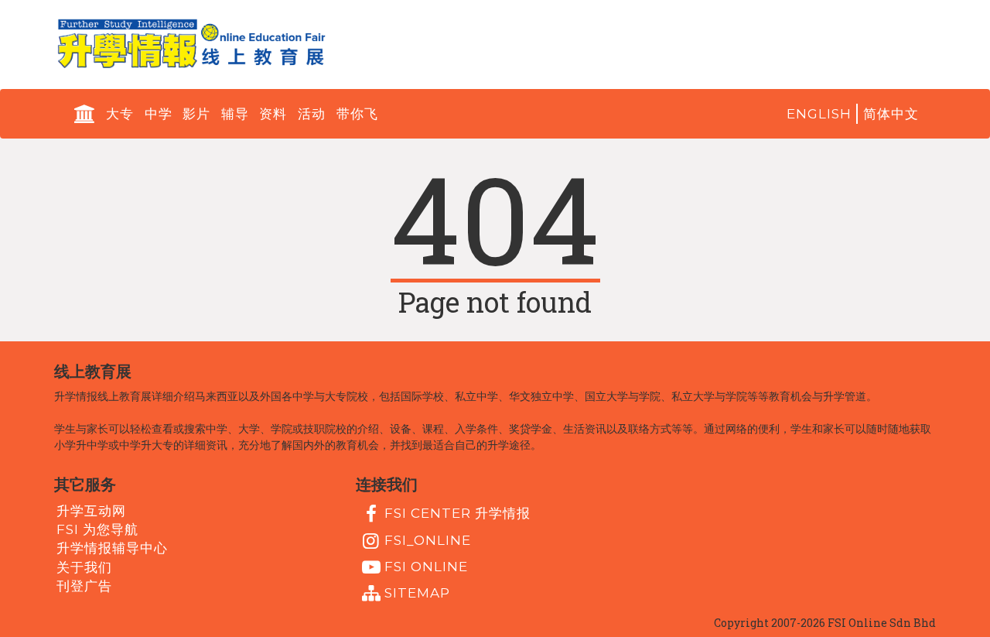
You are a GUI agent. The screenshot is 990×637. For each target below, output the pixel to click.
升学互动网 (91, 510)
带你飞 (357, 114)
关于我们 (84, 566)
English (819, 114)
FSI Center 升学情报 (457, 513)
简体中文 (891, 114)
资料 (273, 114)
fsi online (426, 566)
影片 (196, 114)
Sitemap (417, 593)
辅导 (235, 114)
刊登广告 (84, 586)
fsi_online (427, 539)
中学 (158, 114)
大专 (120, 114)
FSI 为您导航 (97, 529)
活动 (312, 114)
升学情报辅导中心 (112, 548)
